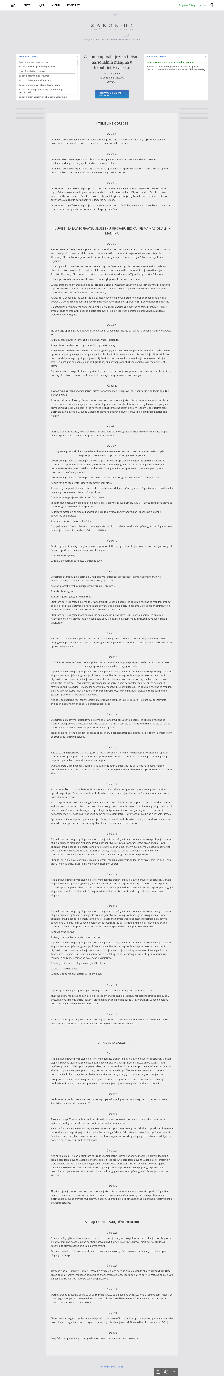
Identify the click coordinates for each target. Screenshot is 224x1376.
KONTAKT (73, 5)
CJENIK (56, 5)
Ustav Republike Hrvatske (32, 71)
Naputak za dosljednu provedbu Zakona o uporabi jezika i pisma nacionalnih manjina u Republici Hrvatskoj (176, 68)
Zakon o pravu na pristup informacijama (40, 84)
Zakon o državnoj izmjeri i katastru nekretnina (43, 96)
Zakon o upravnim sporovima (34, 75)
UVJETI (41, 5)
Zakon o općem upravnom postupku (37, 66)
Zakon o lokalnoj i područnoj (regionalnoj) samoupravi (40, 91)
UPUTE (26, 5)
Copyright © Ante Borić (112, 1366)
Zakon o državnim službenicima (35, 80)
